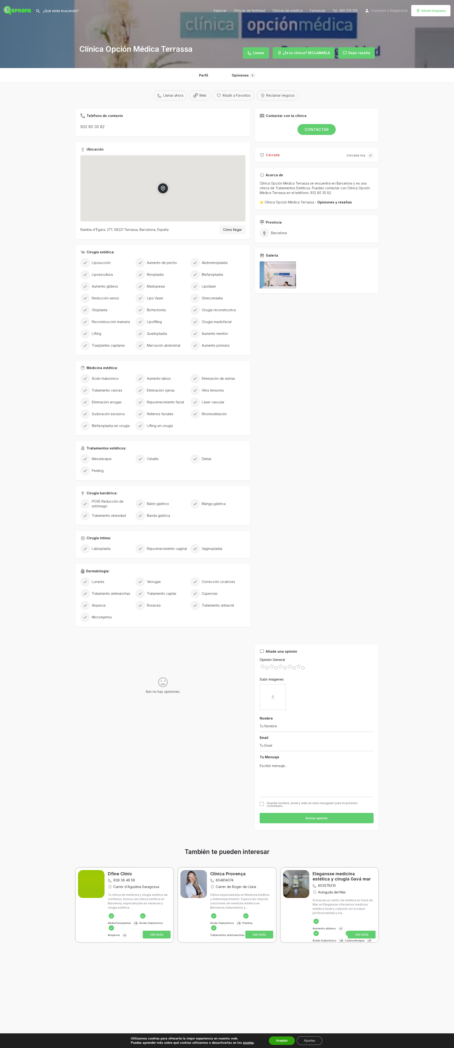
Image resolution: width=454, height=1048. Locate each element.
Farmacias (317, 11)
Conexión (378, 11)
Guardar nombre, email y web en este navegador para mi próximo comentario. (312, 804)
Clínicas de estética (287, 11)
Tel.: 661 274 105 (345, 11)
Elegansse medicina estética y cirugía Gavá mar (342, 876)
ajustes (248, 1043)
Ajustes (309, 1040)
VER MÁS (157, 934)
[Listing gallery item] (278, 275)
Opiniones (242, 75)
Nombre (266, 718)
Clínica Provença (228, 873)
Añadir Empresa (433, 11)
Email (264, 738)
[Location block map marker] (163, 188)
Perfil (203, 75)
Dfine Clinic (120, 873)
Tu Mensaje (269, 757)
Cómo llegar (232, 230)
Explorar (220, 11)
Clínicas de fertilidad (249, 11)
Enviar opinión (316, 818)
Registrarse (399, 11)
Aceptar (282, 1040)
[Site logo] (18, 10)
